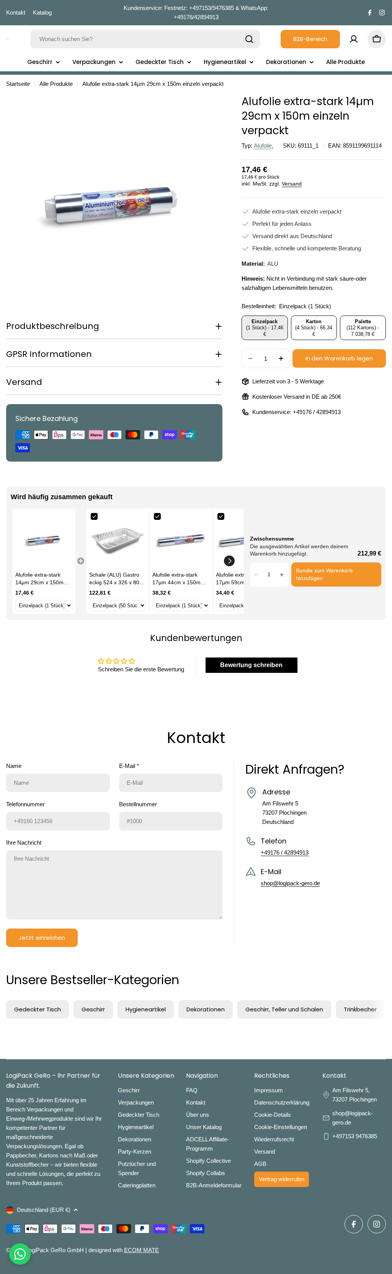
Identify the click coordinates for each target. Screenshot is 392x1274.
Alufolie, (263, 145)
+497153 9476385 (354, 1136)
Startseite (18, 84)
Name (13, 766)
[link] (43, 540)
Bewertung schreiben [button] (251, 665)
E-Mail (129, 766)
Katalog (42, 12)
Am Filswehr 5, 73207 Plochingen (355, 1095)
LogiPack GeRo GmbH (55, 1250)
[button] (229, 561)
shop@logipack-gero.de (290, 883)
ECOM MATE (141, 1250)
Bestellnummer (138, 804)
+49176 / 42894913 (317, 412)
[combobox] (145, 39)
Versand (292, 184)
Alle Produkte (56, 84)
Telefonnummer (25, 804)
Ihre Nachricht (23, 842)
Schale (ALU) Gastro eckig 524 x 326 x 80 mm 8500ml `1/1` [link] (114, 579)
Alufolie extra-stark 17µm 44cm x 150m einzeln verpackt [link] (176, 579)
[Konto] (353, 39)
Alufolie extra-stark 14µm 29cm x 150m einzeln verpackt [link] (39, 579)
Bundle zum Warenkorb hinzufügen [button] (324, 574)
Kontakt (15, 12)
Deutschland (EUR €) (43, 1210)
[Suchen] (249, 39)
